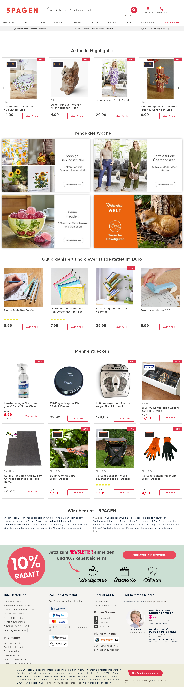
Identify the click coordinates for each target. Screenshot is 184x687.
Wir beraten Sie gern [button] (139, 595)
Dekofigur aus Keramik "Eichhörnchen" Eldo (66, 106)
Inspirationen (148, 22)
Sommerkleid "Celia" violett (114, 100)
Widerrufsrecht (12, 643)
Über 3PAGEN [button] (104, 595)
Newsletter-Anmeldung (16, 625)
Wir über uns (101, 601)
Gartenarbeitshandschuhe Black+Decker (159, 477)
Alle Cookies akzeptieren (145, 673)
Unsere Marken (12, 655)
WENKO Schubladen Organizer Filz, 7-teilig (161, 409)
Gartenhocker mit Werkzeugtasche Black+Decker (113, 477)
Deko (26, 22)
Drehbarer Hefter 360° (156, 310)
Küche (41, 22)
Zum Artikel (32, 116)
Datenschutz (130, 683)
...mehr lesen (92, 531)
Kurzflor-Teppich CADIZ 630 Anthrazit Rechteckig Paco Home (23, 479)
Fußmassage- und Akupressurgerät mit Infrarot (114, 405)
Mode (95, 22)
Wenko (145, 403)
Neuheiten (9, 22)
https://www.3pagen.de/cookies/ (64, 682)
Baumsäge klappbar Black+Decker (63, 477)
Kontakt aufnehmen (14, 621)
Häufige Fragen (12, 601)
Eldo (53, 100)
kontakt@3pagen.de (156, 601)
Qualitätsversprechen (15, 659)
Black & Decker (57, 471)
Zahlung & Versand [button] (63, 595)
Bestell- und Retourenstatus (19, 609)
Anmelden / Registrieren (17, 605)
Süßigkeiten (99, 517)
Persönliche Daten (14, 613)
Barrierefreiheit (12, 651)
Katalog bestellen (13, 617)
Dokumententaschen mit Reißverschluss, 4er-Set (67, 310)
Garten (128, 22)
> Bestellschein (130, 16)
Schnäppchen (172, 22)
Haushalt (59, 22)
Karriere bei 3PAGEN (105, 605)
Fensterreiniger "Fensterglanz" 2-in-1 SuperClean (20, 405)
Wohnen (111, 22)
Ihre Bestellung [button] (15, 595)
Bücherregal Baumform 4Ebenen (111, 310)
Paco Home (9, 471)
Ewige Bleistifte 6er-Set (19, 310)
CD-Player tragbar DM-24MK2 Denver (65, 405)
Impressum (129, 681)
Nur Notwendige (144, 681)
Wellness (78, 22)
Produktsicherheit (13, 647)
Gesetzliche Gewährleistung (19, 663)
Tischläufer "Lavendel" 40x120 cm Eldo (19, 108)
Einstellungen (160, 681)
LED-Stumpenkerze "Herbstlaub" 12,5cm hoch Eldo (159, 108)
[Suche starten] (134, 10)
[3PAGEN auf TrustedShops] (107, 640)
